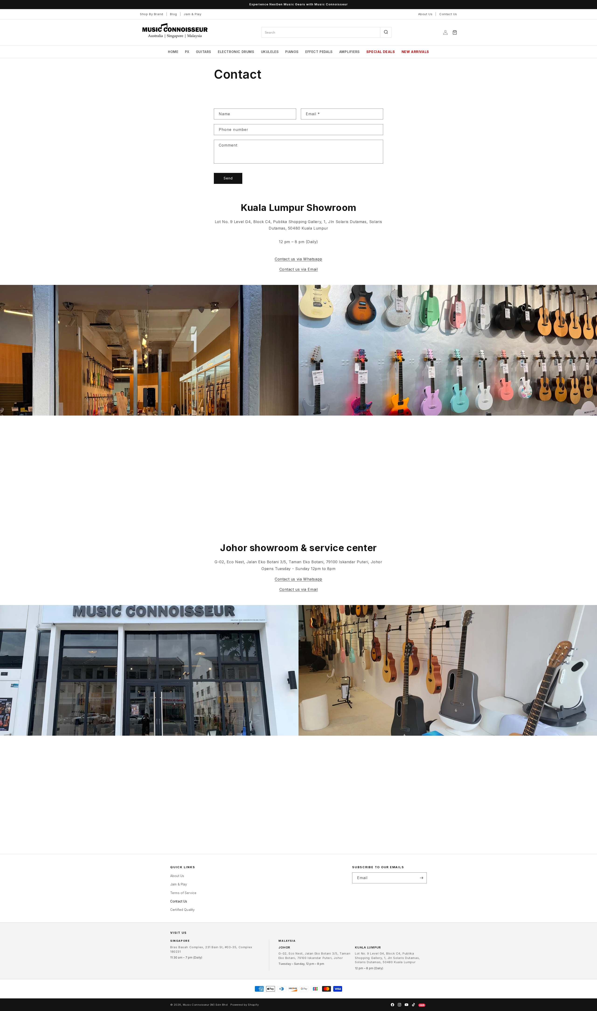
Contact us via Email (298, 269)
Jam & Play (192, 14)
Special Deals (380, 52)
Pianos (292, 52)
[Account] (445, 32)
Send (228, 178)
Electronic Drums (236, 52)
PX (187, 52)
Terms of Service (183, 893)
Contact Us (448, 14)
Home (173, 52)
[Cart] (454, 32)
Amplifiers (349, 52)
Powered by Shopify (244, 1004)
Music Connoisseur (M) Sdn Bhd (205, 1004)
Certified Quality (182, 910)
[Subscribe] (421, 877)
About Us (425, 14)
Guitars (203, 52)
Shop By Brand (151, 14)
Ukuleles (270, 52)
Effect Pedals (319, 52)
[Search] (386, 32)
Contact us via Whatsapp (298, 259)
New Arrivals (415, 52)
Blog (173, 14)
